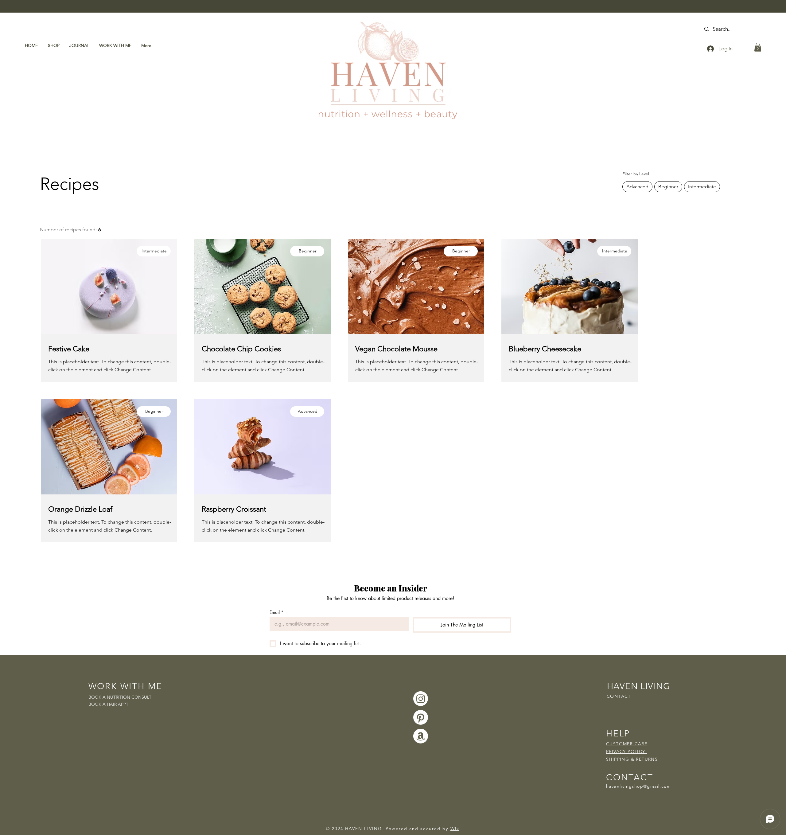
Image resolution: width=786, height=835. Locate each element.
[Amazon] (420, 736)
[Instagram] (420, 698)
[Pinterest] (420, 717)
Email (276, 612)
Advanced (637, 186)
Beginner (668, 186)
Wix (454, 828)
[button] (757, 47)
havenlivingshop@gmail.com (638, 786)
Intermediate (702, 186)
